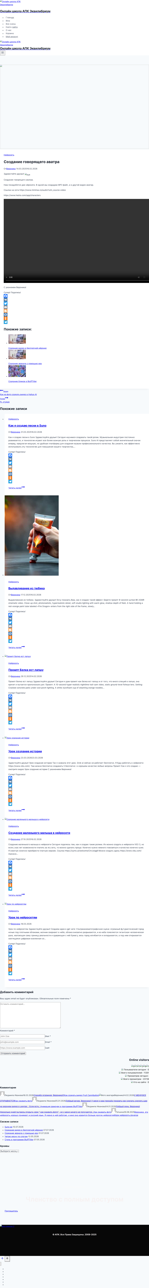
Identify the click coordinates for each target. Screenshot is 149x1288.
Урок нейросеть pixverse (126, 1115)
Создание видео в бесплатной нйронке (24, 1130)
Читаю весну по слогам (16, 1136)
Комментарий (7, 1030)
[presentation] (77, 536)
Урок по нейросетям (22, 917)
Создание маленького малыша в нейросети (39, 833)
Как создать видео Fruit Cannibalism (81, 1095)
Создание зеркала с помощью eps (21, 1133)
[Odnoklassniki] (74, 318)
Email (48, 1042)
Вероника (11, 169)
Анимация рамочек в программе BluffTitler (61, 1106)
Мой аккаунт (12, 36)
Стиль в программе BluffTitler (19, 1139)
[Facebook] (74, 296)
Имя (48, 1036)
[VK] (74, 300)
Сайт (47, 1048)
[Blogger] (74, 311)
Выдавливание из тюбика (26, 588)
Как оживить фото (23, 1101)
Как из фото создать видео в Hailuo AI (18, 393)
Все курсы (11, 24)
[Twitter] (74, 303)
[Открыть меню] (2, 52)
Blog (8, 21)
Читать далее (16, 488)
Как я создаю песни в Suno (27, 425)
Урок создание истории (25, 751)
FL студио (5, 400)
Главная (10, 17)
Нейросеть (9, 155)
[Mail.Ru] (74, 315)
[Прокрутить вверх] (2, 1259)
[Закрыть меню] (0, 1264)
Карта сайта (12, 27)
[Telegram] (74, 322)
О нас (8, 30)
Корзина (10, 33)
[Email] (74, 307)
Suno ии (8, 1127)
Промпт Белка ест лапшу (26, 670)
